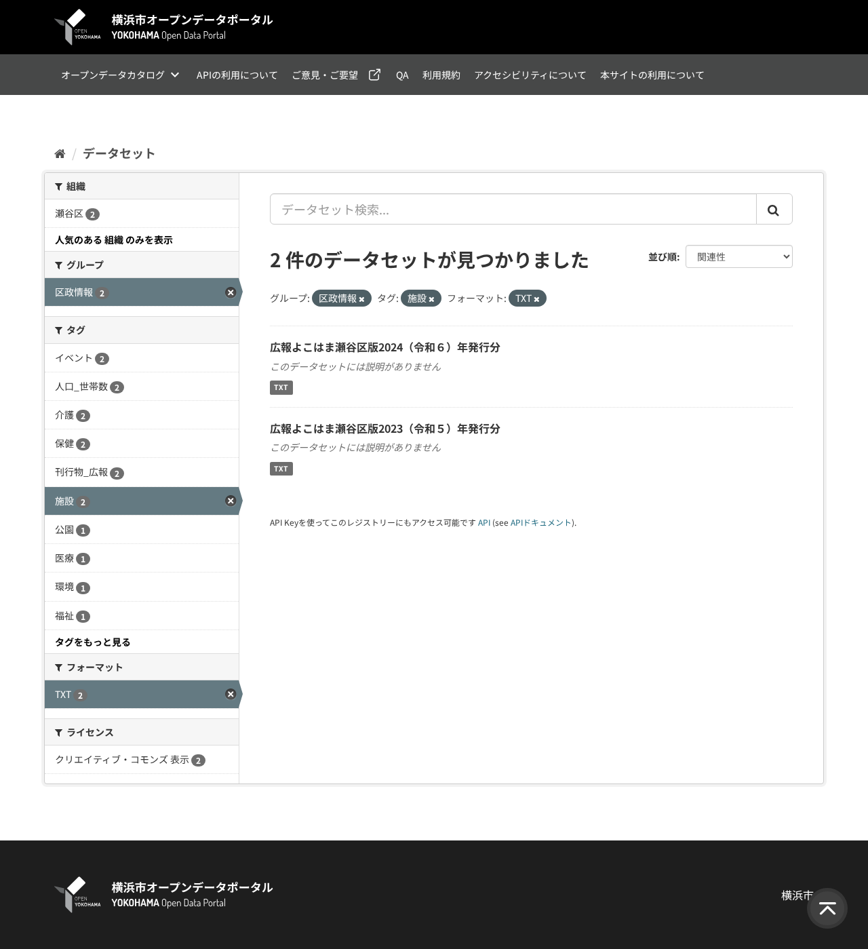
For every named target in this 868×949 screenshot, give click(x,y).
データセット (119, 152)
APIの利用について (237, 74)
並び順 (662, 256)
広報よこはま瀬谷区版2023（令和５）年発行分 (385, 428)
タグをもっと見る (93, 641)
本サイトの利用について (652, 74)
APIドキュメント (541, 522)
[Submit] (774, 209)
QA (402, 74)
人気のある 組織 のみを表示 (114, 239)
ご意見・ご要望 (325, 74)
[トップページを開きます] (164, 27)
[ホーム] (60, 152)
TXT (281, 388)
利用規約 (441, 74)
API (484, 522)
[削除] (362, 298)
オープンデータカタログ (113, 74)
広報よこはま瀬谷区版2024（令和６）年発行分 (385, 346)
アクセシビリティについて (530, 74)
